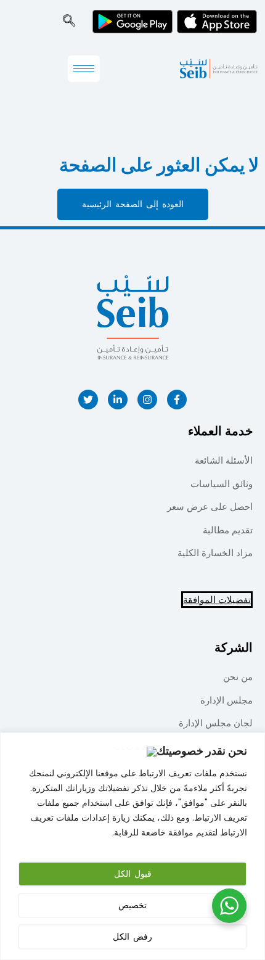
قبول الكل (133, 874)
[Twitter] (88, 399)
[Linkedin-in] (118, 399)
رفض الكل (132, 936)
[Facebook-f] (177, 399)
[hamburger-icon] (84, 68)
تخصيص (132, 905)
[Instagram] (147, 399)
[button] (69, 21)
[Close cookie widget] (135, 751)
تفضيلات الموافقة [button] (217, 599)
